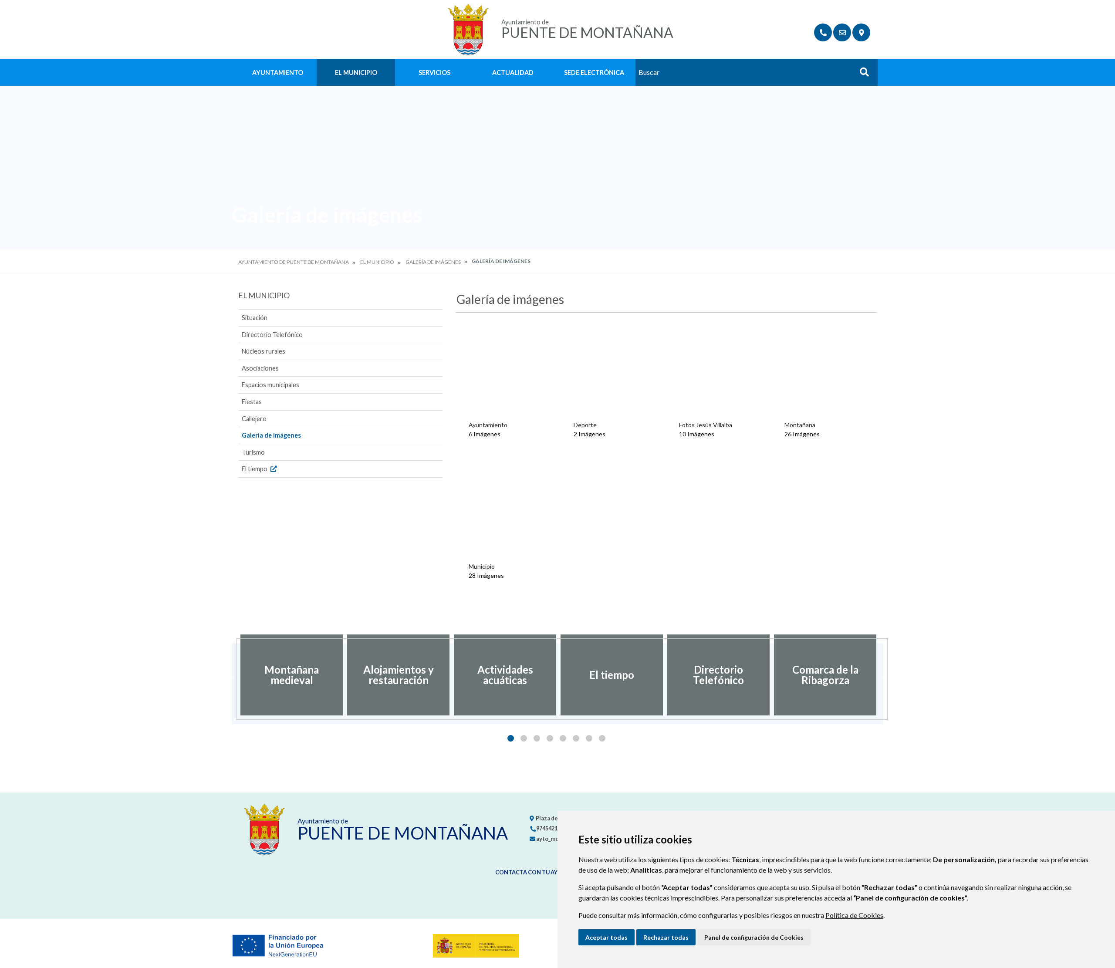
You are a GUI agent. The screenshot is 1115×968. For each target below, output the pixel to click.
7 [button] (589, 738)
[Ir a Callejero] (861, 32)
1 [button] (510, 738)
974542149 (549, 828)
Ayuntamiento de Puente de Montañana (293, 262)
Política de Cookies (854, 915)
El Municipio (356, 72)
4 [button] (550, 738)
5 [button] (563, 738)
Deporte (585, 424)
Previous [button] (231, 675)
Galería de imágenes (433, 262)
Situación (254, 317)
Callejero (254, 418)
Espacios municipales (270, 384)
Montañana (799, 424)
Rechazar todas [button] (666, 937)
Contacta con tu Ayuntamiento (545, 872)
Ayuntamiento (277, 72)
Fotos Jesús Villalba (705, 424)
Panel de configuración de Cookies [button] (754, 937)
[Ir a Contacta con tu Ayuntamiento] (842, 32)
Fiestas (252, 401)
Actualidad (513, 72)
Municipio (482, 566)
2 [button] (523, 738)
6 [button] (576, 738)
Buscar (861, 75)
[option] (291, 674)
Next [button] (883, 675)
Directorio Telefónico (272, 334)
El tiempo (255, 468)
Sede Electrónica (594, 72)
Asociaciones (260, 368)
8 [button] (602, 738)
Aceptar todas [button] (606, 937)
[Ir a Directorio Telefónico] (823, 32)
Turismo (253, 452)
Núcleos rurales (263, 351)
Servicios (434, 72)
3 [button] (537, 738)
